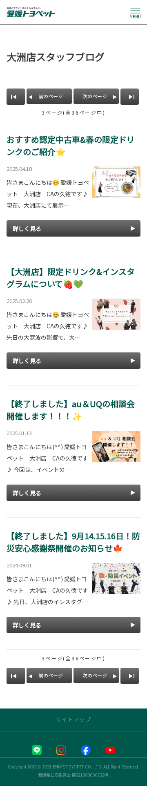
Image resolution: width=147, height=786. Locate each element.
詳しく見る (27, 228)
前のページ (50, 96)
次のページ (94, 96)
